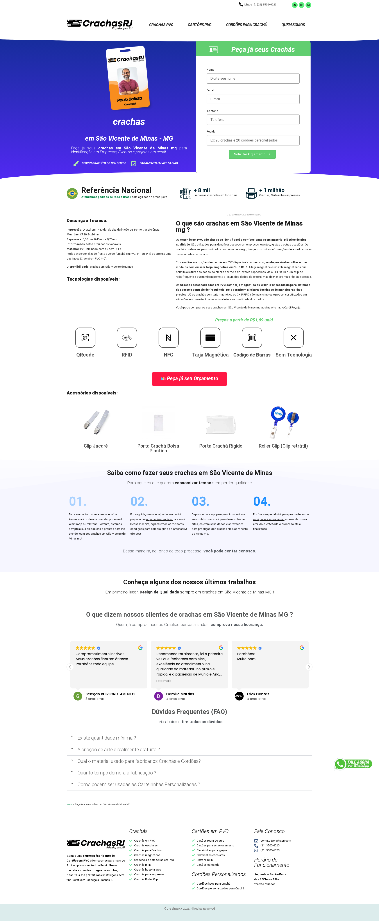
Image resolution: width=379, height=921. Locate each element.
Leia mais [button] (163, 681)
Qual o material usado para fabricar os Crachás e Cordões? (139, 761)
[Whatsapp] (308, 5)
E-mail (210, 90)
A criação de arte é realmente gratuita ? (118, 749)
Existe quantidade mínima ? (106, 738)
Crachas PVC (161, 24)
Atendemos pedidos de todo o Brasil (106, 197)
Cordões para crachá (246, 24)
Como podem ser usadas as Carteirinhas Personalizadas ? (138, 784)
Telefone (212, 111)
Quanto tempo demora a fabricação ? (116, 773)
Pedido (211, 131)
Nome (210, 69)
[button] (309, 667)
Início (69, 804)
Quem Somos (293, 24)
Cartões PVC (199, 24)
